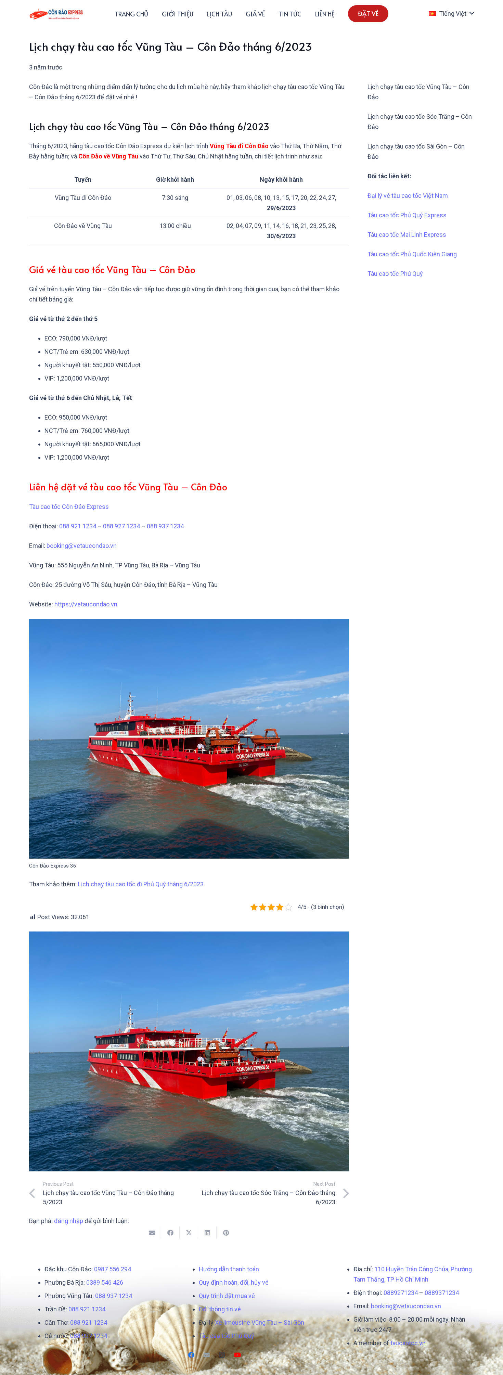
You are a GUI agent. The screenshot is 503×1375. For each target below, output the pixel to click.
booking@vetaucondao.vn (82, 545)
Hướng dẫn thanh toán (229, 1269)
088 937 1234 (165, 526)
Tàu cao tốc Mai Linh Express (406, 234)
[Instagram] (222, 1355)
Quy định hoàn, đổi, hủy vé (234, 1282)
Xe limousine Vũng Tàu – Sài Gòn (259, 1322)
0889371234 (442, 1292)
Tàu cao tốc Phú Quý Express (407, 215)
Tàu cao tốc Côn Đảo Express (69, 506)
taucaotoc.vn (408, 1343)
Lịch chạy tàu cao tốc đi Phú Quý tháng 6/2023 (141, 884)
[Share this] (170, 1232)
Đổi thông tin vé (220, 1309)
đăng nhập (68, 1220)
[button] (451, 14)
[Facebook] (191, 1355)
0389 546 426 (104, 1282)
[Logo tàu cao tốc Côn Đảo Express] (56, 14)
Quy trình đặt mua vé (227, 1295)
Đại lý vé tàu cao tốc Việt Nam (407, 195)
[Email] (206, 1355)
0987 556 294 (112, 1269)
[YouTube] (237, 1355)
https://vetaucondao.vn (85, 604)
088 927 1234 (121, 526)
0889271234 (401, 1292)
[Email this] (152, 1232)
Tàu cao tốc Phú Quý (395, 273)
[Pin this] (226, 1232)
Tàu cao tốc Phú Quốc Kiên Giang (412, 254)
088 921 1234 (77, 526)
